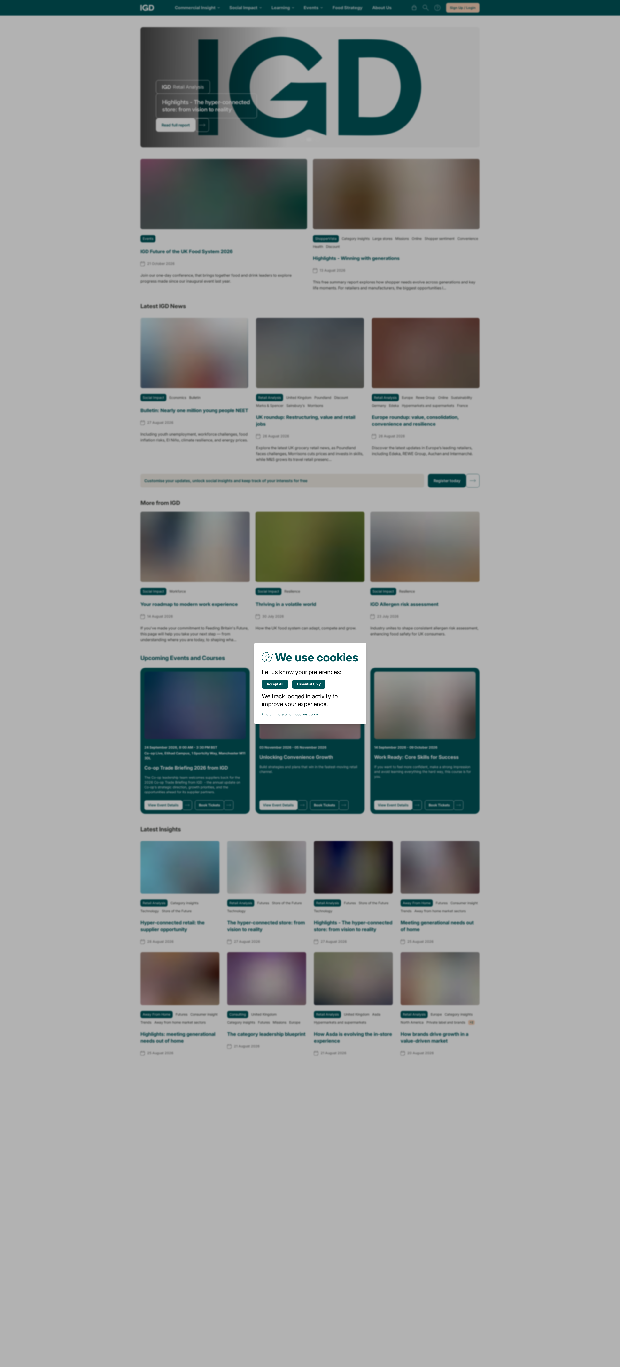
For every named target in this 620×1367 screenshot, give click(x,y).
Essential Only (309, 684)
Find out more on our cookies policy (290, 714)
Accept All (275, 684)
